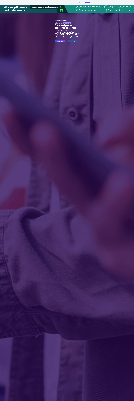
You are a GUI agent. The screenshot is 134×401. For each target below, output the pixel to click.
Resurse (81, 2)
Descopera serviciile (60, 41)
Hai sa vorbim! (73, 41)
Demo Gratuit (87, 2)
